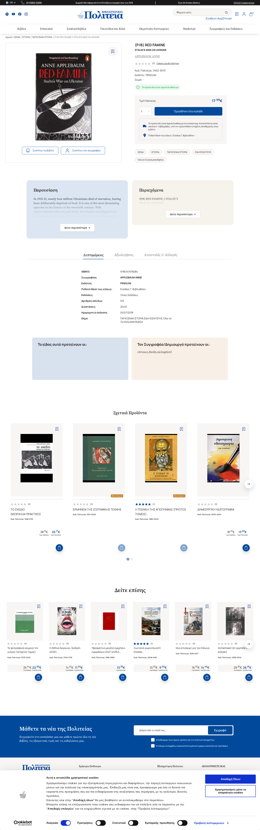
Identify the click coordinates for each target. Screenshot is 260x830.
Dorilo (152, 352)
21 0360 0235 (34, 2)
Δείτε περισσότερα (77, 228)
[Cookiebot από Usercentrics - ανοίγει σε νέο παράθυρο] (22, 823)
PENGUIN (151, 75)
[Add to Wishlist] (113, 51)
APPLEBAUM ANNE (147, 56)
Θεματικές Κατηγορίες (154, 29)
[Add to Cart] (59, 547)
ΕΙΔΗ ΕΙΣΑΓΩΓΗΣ (203, 152)
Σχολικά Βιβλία (76, 29)
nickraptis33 (164, 352)
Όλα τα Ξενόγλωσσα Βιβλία (150, 159)
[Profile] (243, 14)
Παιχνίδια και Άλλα (112, 29)
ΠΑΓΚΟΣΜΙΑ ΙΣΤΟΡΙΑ (42, 37)
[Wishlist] (236, 14)
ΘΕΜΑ (17, 37)
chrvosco (142, 352)
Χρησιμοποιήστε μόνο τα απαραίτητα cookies (230, 791)
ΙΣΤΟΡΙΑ (26, 37)
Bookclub (189, 29)
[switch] (101, 823)
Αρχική (8, 37)
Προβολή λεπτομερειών (209, 823)
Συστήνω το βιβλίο (43, 150)
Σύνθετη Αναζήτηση (219, 18)
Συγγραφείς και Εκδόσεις (226, 29)
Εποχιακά (46, 29)
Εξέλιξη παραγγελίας (244, 2)
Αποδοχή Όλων (230, 779)
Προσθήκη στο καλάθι (188, 111)
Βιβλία (21, 29)
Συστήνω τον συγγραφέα (86, 150)
